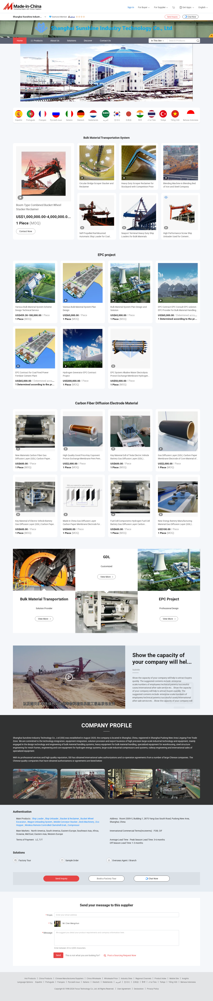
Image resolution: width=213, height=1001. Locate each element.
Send (58, 955)
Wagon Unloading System (39, 821)
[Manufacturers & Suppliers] (23, 6)
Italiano (86, 982)
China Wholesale (94, 978)
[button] (104, 97)
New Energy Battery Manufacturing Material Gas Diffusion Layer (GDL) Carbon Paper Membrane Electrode (175, 522)
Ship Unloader (51, 818)
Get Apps (187, 7)
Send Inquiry (172, 16)
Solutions (71, 40)
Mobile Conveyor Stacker (65, 821)
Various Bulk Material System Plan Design (79, 308)
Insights (185, 978)
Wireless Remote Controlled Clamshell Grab (45, 825)
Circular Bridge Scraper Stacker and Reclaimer (96, 185)
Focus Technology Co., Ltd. (86, 988)
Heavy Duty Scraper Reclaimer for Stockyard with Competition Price (137, 185)
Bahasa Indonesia (188, 982)
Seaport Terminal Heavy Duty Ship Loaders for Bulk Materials (137, 235)
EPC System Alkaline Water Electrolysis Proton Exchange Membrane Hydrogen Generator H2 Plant (129, 374)
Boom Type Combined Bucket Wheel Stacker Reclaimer (38, 207)
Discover (88, 40)
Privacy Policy (153, 988)
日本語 (136, 982)
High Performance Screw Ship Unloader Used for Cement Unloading (177, 235)
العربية (118, 982)
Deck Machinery (86, 821)
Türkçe (162, 982)
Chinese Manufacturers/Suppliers (69, 978)
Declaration (139, 988)
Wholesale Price (111, 978)
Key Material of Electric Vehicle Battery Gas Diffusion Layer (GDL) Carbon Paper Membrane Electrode (34, 522)
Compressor (74, 825)
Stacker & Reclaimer (69, 818)
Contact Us (105, 40)
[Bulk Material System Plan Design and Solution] (130, 283)
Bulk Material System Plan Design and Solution (128, 308)
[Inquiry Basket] (174, 7)
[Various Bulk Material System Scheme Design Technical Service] (35, 283)
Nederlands (107, 982)
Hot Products (30, 978)
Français (61, 982)
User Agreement (124, 988)
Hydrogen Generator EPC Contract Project (79, 374)
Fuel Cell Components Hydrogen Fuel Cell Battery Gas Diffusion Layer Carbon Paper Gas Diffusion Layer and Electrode (130, 522)
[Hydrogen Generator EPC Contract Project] (83, 348)
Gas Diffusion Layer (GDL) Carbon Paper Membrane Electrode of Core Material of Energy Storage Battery (177, 457)
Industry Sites (126, 978)
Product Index (160, 978)
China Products (45, 978)
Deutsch (96, 982)
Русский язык (74, 982)
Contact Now (25, 231)
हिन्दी (143, 982)
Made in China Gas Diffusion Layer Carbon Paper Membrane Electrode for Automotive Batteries (81, 522)
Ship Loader (38, 818)
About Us (54, 40)
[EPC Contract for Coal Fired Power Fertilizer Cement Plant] (35, 348)
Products (38, 40)
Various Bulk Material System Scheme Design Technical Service (33, 308)
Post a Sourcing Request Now (120, 955)
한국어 (127, 982)
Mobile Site (174, 978)
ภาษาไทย (153, 982)
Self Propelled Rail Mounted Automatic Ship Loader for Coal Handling (94, 235)
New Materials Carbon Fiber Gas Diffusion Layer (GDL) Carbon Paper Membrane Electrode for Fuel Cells (32, 457)
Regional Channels (143, 978)
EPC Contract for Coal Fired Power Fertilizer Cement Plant (31, 374)
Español (38, 982)
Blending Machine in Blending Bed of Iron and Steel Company (179, 185)
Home (20, 40)
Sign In (131, 7)
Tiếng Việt (173, 982)
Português (49, 982)
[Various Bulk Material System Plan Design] (83, 283)
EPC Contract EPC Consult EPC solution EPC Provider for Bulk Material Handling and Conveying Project (177, 308)
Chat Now (192, 16)
